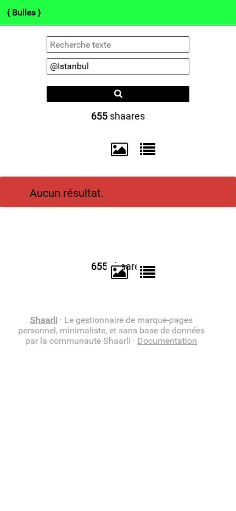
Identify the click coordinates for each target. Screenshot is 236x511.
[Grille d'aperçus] (114, 149)
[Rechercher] (118, 94)
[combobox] (118, 66)
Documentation (167, 341)
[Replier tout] (145, 149)
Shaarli (44, 320)
